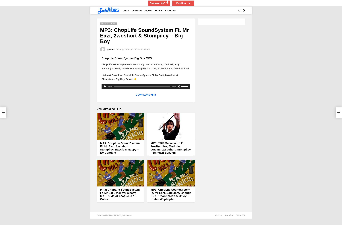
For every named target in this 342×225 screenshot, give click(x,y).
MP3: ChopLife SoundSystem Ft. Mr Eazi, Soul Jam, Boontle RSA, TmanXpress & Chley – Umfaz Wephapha (171, 194)
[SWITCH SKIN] (244, 10)
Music (126, 10)
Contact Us (170, 10)
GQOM (148, 10)
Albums (158, 10)
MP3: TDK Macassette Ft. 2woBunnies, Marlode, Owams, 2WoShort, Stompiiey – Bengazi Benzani (171, 148)
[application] (146, 86)
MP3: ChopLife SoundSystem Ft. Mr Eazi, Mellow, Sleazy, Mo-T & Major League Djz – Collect (120, 194)
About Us (218, 215)
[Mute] (179, 86)
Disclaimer (229, 215)
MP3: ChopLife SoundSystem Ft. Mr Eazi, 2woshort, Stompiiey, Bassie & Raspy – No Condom (120, 148)
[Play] (105, 86)
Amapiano (137, 10)
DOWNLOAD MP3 (146, 95)
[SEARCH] (240, 10)
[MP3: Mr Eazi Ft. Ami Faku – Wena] (3, 112)
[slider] (185, 86)
